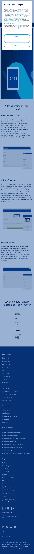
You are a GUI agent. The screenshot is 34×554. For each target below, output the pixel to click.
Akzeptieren (18, 25)
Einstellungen (18, 14)
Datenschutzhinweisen (10, 20)
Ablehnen (17, 45)
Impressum (7, 31)
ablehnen (6, 23)
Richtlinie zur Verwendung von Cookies (15, 18)
